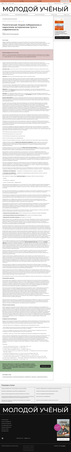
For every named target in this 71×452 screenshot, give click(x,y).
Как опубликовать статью (6, 425)
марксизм (34, 376)
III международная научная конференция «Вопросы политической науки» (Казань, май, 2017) (61, 33)
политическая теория (7, 376)
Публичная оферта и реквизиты (28, 445)
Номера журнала (4, 419)
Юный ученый (54, 14)
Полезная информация (6, 427)
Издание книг (67, 14)
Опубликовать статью (65, 1)
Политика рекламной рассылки (28, 450)
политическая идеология (18, 376)
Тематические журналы (40, 14)
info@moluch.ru (66, 3)
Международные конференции (21, 14)
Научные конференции (6, 421)
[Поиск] (49, 3)
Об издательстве (4, 430)
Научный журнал (4, 14)
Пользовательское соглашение (28, 447)
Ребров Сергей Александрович (10, 34)
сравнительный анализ (42, 376)
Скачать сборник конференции (62, 37)
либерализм (27, 376)
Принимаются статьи (57, 427)
